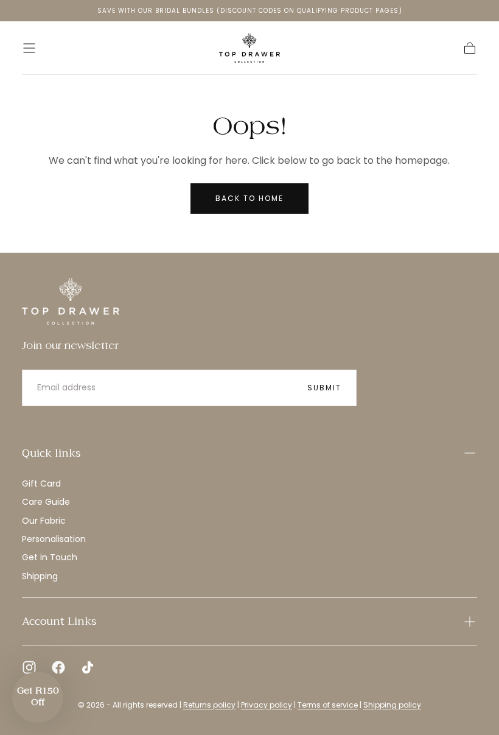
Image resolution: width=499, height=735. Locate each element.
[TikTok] (87, 667)
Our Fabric (44, 521)
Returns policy (209, 705)
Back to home (249, 198)
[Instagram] (29, 667)
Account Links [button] (59, 621)
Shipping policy (392, 705)
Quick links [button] (51, 453)
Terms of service (328, 705)
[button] (29, 48)
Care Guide (46, 502)
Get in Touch (49, 557)
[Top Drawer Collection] (70, 301)
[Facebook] (58, 667)
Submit (324, 387)
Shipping (40, 576)
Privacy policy (266, 705)
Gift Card (41, 483)
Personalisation (54, 539)
